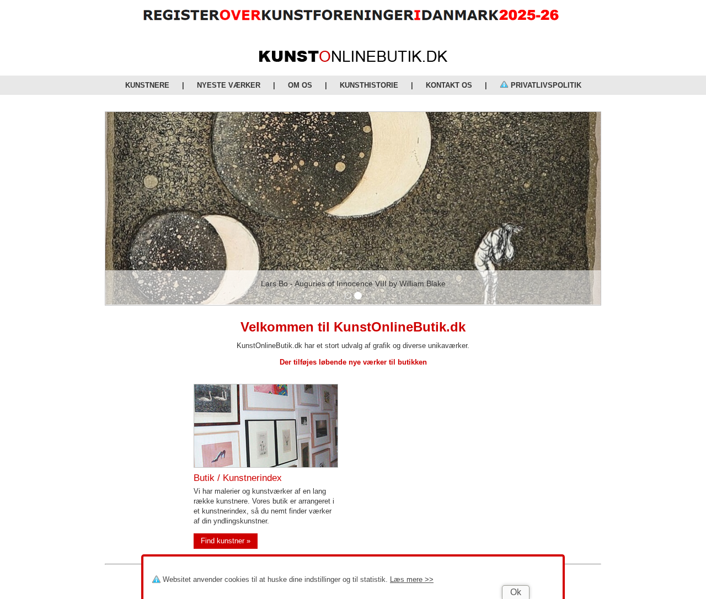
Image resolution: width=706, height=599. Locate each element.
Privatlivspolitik (545, 85)
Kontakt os (449, 85)
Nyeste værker (228, 85)
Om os (300, 85)
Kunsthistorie (369, 85)
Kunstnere (147, 85)
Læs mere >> (412, 579)
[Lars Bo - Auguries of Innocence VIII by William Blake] (353, 208)
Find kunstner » (225, 541)
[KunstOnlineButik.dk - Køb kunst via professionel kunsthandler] (353, 59)
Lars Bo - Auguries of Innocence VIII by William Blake (353, 283)
